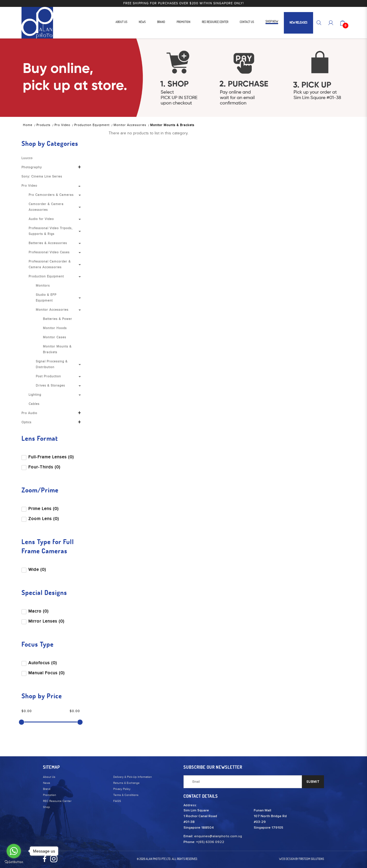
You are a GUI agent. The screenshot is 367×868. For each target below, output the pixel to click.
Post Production (48, 376)
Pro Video (62, 125)
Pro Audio (29, 413)
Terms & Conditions (125, 795)
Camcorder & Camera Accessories (46, 207)
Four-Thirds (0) (44, 467)
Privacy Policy (121, 789)
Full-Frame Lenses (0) (51, 457)
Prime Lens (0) (43, 508)
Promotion (49, 795)
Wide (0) (37, 569)
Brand (46, 789)
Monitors (43, 285)
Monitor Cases (54, 337)
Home (27, 125)
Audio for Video (41, 219)
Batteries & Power (57, 319)
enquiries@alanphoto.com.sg (218, 836)
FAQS (117, 801)
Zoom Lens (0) (43, 518)
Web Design (287, 859)
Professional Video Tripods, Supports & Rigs (51, 231)
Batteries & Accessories (48, 243)
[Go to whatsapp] (14, 851)
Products (43, 125)
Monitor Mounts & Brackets (172, 125)
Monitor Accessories (130, 125)
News (46, 783)
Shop (46, 807)
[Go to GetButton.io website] (14, 862)
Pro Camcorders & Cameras (51, 195)
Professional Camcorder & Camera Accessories (50, 264)
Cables (34, 404)
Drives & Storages (50, 385)
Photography (32, 167)
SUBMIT (313, 782)
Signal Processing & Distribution (52, 364)
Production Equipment (92, 125)
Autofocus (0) (42, 662)
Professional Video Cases (49, 252)
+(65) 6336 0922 (210, 842)
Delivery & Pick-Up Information (132, 777)
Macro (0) (38, 611)
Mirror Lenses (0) (46, 621)
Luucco (27, 158)
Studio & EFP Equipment (46, 297)
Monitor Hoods (55, 328)
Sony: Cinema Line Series (42, 176)
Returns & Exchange (126, 783)
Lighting (35, 395)
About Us (49, 777)
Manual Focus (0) (46, 672)
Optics (27, 422)
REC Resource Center (57, 801)
